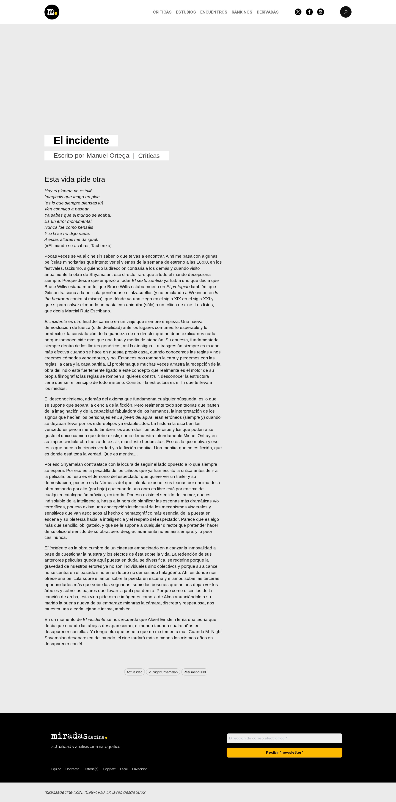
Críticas (149, 155)
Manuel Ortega (108, 155)
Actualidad (134, 672)
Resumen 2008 (195, 672)
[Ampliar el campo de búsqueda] (346, 12)
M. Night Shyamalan (162, 672)
